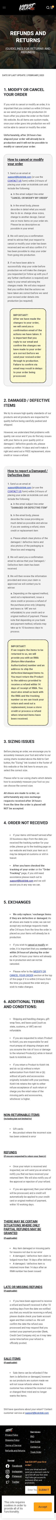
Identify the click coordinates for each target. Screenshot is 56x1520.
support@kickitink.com (19, 177)
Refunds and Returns (15, 1450)
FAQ (32, 1436)
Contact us (35, 1447)
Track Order (35, 1452)
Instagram (17, 1471)
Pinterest (17, 1476)
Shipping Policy (12, 1440)
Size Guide (35, 1441)
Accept (43, 1506)
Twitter (15, 1482)
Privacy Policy (11, 1435)
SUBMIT (44, 1489)
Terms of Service (13, 1445)
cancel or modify (36, 944)
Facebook (17, 1465)
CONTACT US (15, 180)
